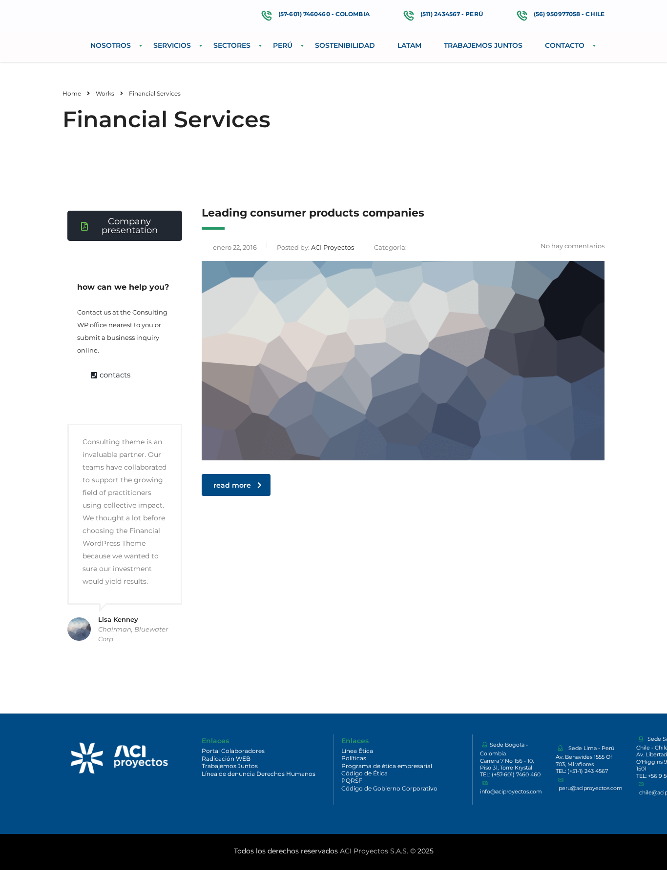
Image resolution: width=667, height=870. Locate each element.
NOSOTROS (110, 45)
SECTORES (231, 45)
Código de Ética (364, 773)
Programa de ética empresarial (386, 766)
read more (232, 485)
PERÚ (282, 45)
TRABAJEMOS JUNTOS (483, 45)
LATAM (409, 45)
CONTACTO (564, 45)
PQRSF (351, 780)
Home (72, 93)
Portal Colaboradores (233, 750)
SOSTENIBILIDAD (345, 45)
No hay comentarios (572, 246)
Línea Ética (357, 750)
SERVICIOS (172, 45)
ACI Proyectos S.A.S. (374, 851)
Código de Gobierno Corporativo (389, 788)
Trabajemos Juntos (230, 766)
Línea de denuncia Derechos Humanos (258, 773)
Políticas (353, 758)
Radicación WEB (226, 758)
